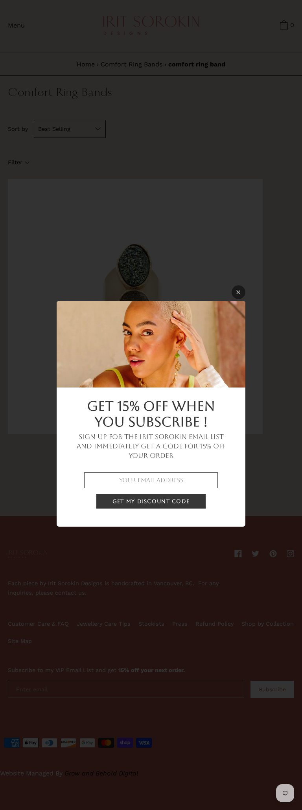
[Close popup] (238, 292)
